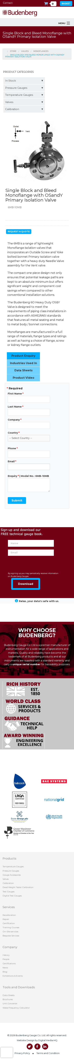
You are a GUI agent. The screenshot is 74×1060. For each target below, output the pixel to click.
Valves (9, 102)
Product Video (23, 377)
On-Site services (10, 931)
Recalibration (9, 915)
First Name (15, 393)
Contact (8, 3)
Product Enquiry (23, 355)
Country (13, 432)
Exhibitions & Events (13, 976)
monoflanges (40, 51)
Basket (66, 3)
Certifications (9, 963)
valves (25, 51)
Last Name (15, 406)
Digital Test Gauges (12, 895)
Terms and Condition (48, 1053)
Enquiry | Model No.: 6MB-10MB (28, 476)
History (6, 955)
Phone (13, 448)
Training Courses (11, 927)
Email (12, 461)
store (13, 51)
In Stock (10, 80)
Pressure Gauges (16, 87)
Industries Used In (23, 363)
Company (14, 419)
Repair (6, 919)
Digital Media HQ (47, 1040)
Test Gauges (8, 891)
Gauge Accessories (12, 875)
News (5, 967)
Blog (5, 971)
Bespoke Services (11, 935)
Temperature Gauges (19, 94)
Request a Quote (19, 231)
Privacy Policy (22, 1053)
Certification (9, 923)
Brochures (8, 999)
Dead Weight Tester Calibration (18, 887)
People (6, 959)
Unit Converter (10, 1003)
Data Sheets (23, 370)
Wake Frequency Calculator (16, 1007)
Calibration (12, 109)
